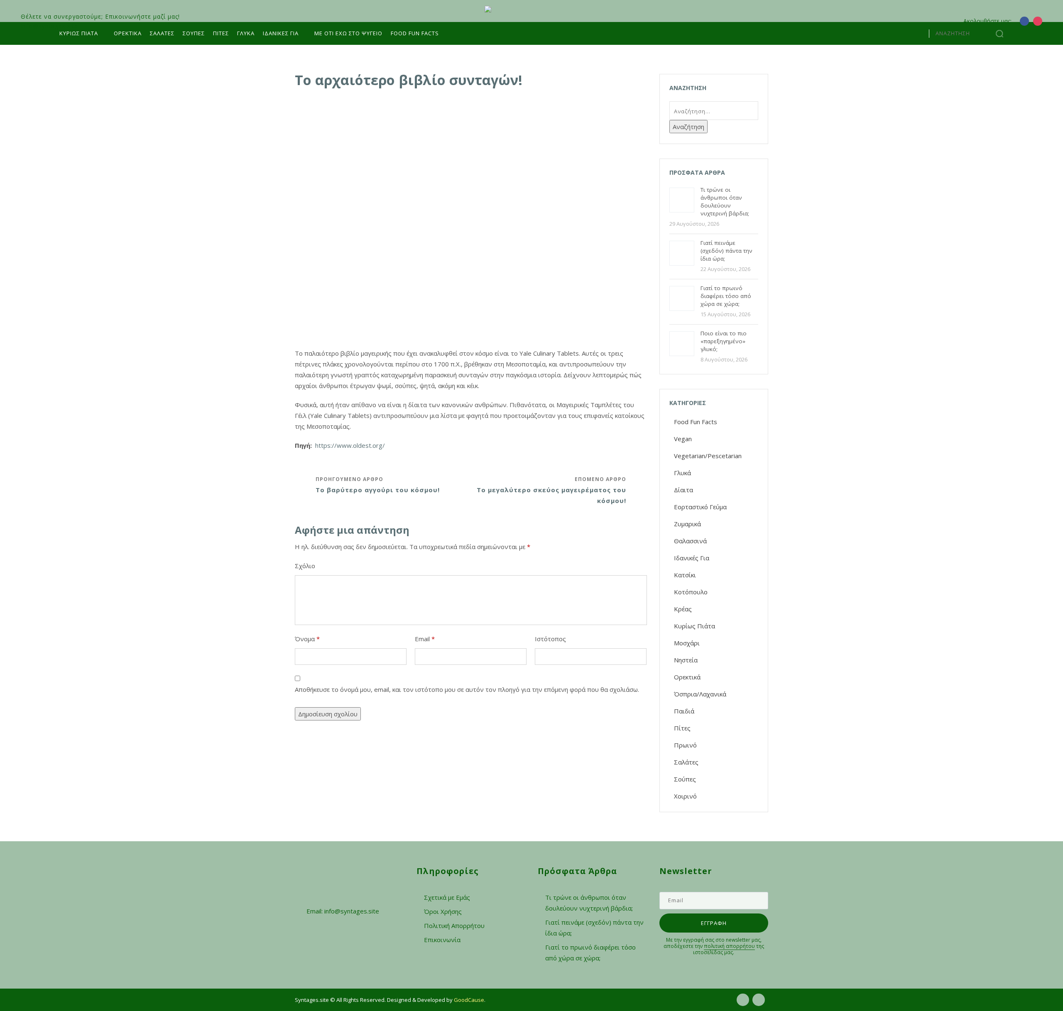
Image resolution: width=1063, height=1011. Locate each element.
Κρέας (683, 609)
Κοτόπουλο (691, 592)
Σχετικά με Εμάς (447, 897)
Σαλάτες (162, 33)
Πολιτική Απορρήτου (454, 925)
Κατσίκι (685, 575)
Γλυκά (246, 33)
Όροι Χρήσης (443, 911)
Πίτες (221, 33)
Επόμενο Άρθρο (551, 490)
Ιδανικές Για (691, 558)
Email (425, 639)
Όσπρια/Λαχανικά (700, 694)
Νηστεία (686, 660)
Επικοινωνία (442, 939)
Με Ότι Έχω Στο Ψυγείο (348, 33)
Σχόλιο (305, 566)
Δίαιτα (683, 490)
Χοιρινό (685, 796)
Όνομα (307, 639)
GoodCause (469, 1000)
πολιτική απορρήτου (729, 946)
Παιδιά (684, 711)
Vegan (683, 439)
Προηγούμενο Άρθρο (378, 485)
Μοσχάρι (687, 643)
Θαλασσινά (690, 541)
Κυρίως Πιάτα (78, 33)
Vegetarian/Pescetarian (708, 456)
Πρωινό (685, 745)
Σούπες (194, 33)
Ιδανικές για (281, 33)
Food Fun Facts (415, 33)
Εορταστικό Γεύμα (700, 507)
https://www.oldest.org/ (350, 445)
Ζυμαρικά (687, 524)
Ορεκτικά (128, 33)
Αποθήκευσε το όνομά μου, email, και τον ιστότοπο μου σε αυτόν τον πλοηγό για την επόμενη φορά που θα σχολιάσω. (467, 689)
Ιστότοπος (550, 639)
